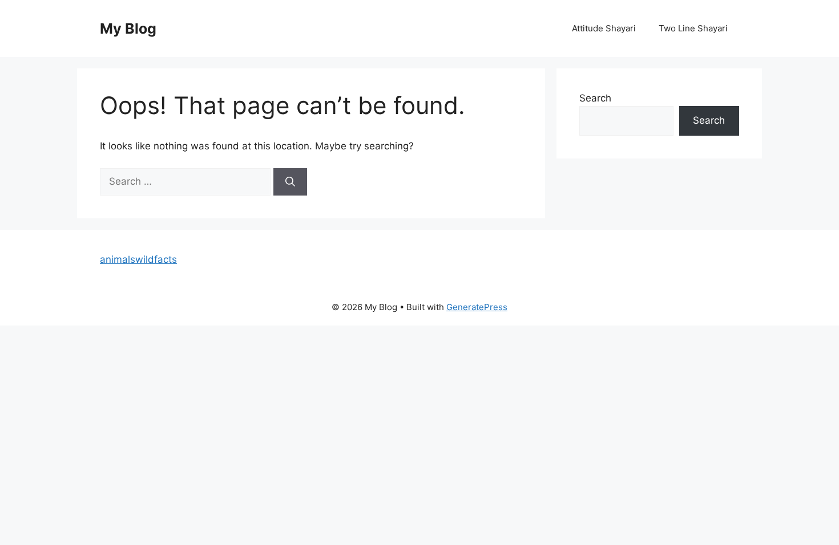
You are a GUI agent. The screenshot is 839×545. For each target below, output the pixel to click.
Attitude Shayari (604, 28)
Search (595, 98)
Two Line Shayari (693, 28)
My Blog (128, 28)
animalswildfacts (138, 259)
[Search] (290, 182)
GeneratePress (476, 307)
